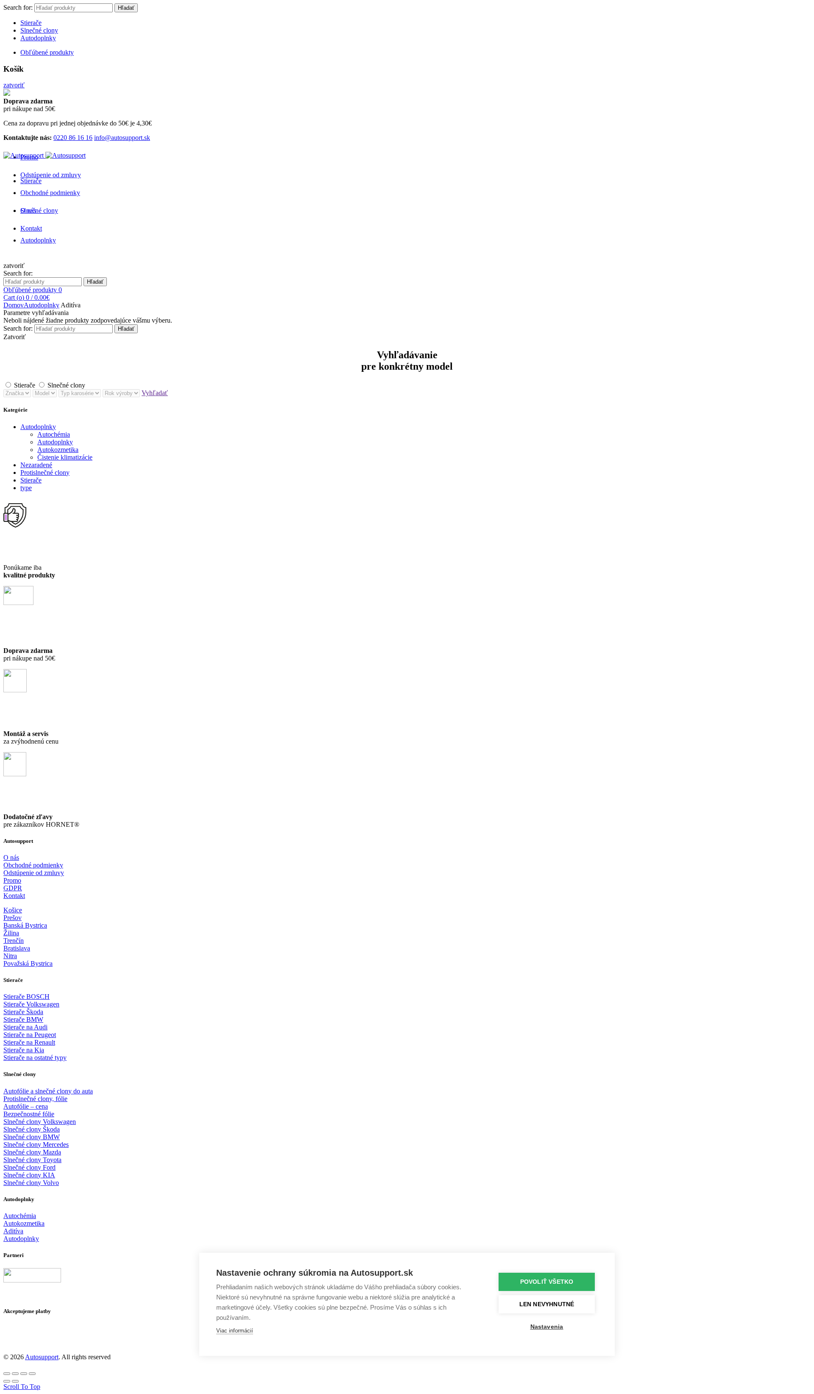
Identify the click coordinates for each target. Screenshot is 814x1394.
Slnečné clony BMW (31, 1136)
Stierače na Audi (25, 1027)
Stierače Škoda (23, 1011)
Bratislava (16, 948)
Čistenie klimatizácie (64, 457)
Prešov (12, 917)
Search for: (18, 7)
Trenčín (13, 940)
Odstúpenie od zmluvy (50, 174)
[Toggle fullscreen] (23, 1373)
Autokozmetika (57, 449)
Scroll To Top (21, 1386)
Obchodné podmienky (50, 192)
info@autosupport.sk (122, 137)
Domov (13, 305)
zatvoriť (14, 85)
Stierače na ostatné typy (35, 1057)
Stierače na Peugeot (29, 1034)
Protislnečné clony (45, 472)
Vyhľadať (155, 392)
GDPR (12, 888)
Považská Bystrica (28, 963)
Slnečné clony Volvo (31, 1182)
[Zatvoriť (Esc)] (6, 1373)
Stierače (31, 22)
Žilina (11, 933)
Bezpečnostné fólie (28, 1114)
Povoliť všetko (547, 1282)
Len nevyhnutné (546, 1304)
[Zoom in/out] (32, 1373)
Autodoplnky (38, 38)
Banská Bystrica (25, 925)
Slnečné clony (39, 30)
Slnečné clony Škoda (31, 1129)
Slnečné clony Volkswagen (39, 1121)
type (26, 487)
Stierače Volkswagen (31, 1004)
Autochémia (53, 434)
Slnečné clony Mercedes (36, 1144)
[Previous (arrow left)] (6, 1381)
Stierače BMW (23, 1019)
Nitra (10, 955)
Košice (12, 910)
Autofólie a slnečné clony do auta (48, 1091)
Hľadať (126, 8)
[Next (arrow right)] (15, 1381)
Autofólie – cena (25, 1106)
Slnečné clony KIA (29, 1175)
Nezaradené (36, 464)
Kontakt (14, 895)
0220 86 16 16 (72, 137)
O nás (11, 857)
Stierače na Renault (29, 1042)
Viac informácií (234, 1330)
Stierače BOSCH (26, 996)
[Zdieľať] (15, 1373)
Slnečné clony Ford (29, 1167)
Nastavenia (546, 1327)
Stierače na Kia (23, 1050)
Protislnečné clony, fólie (35, 1098)
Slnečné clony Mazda (32, 1152)
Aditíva (13, 1231)
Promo (12, 880)
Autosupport (42, 1357)
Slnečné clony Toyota (32, 1159)
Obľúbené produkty (47, 52)
